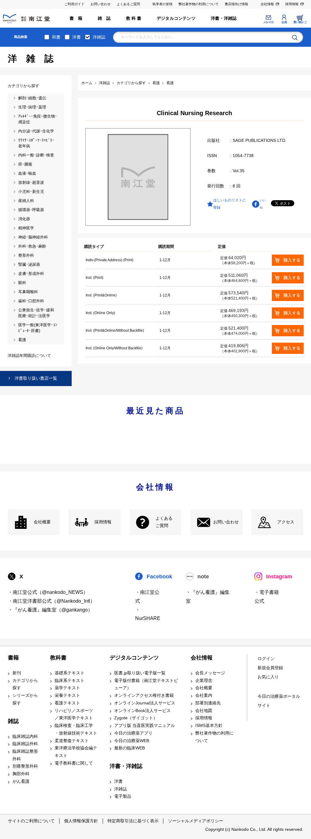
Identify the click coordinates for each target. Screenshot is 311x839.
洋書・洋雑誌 (224, 18)
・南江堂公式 (147, 597)
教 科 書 (134, 18)
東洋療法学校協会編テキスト (76, 752)
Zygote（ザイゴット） (135, 718)
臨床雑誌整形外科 (25, 755)
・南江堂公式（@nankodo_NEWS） (48, 592)
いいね (263, 204)
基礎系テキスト (69, 673)
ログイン (266, 658)
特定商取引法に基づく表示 (133, 820)
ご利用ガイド (74, 4)
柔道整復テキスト (72, 740)
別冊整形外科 (25, 766)
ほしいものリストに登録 (229, 204)
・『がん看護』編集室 (208, 597)
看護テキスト (67, 703)
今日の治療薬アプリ (133, 733)
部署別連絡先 (208, 703)
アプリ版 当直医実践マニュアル (144, 725)
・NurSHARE (147, 614)
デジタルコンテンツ (176, 18)
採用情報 (292, 4)
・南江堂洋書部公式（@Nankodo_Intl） (51, 601)
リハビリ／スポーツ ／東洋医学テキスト (74, 714)
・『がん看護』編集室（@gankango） (50, 609)
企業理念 (203, 680)
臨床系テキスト (69, 680)
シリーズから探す (25, 699)
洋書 (76, 37)
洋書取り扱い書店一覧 (36, 378)
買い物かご (299, 22)
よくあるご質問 (128, 4)
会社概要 (42, 522)
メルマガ (268, 22)
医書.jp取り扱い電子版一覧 (140, 673)
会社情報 (267, 4)
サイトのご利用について (31, 820)
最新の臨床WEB (129, 748)
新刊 (16, 673)
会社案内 (203, 695)
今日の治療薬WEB (131, 740)
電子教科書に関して (74, 763)
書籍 (13, 658)
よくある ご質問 (164, 522)
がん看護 (20, 781)
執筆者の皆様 (162, 4)
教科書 (58, 658)
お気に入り (268, 677)
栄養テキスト (67, 695)
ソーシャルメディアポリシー (195, 820)
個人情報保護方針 (81, 820)
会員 (284, 22)
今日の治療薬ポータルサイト (279, 701)
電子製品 (122, 796)
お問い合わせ (101, 4)
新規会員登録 (270, 668)
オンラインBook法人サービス (142, 710)
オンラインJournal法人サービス (144, 703)
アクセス (285, 522)
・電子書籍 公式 (267, 597)
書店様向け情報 (236, 4)
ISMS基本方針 (209, 725)
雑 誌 (104, 18)
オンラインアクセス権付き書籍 (144, 695)
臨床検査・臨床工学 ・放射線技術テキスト (76, 729)
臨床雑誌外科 (25, 743)
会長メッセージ (210, 673)
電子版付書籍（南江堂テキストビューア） (146, 684)
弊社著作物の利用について (199, 4)
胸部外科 (20, 774)
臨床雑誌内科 (25, 736)
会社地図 (203, 710)
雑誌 (13, 721)
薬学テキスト (67, 688)
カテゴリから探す (25, 684)
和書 (56, 37)
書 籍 (76, 18)
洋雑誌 (99, 37)
